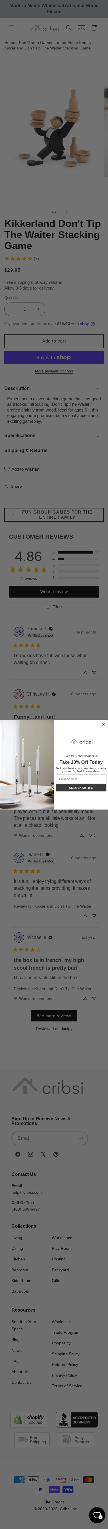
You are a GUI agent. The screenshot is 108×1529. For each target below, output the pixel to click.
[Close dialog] (103, 724)
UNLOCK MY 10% (81, 787)
